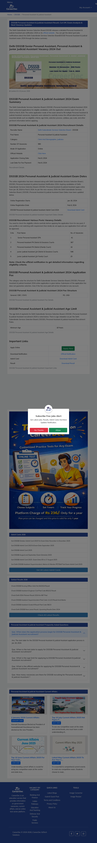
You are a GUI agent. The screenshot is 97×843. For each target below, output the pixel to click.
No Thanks (39, 430)
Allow (58, 430)
